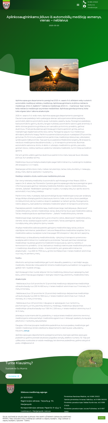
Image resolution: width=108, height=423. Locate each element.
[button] (78, 5)
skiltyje (26, 331)
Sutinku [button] (101, 418)
